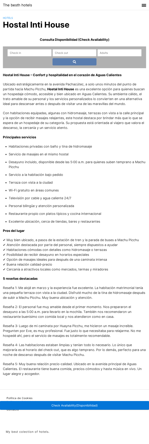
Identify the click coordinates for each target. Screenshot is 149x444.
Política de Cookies (20, 398)
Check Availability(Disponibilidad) (74, 405)
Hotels (8, 17)
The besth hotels (17, 5)
